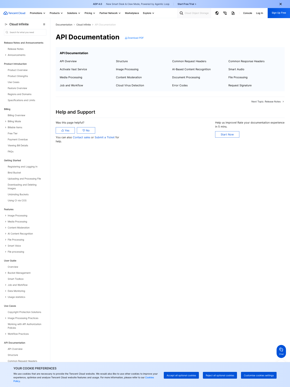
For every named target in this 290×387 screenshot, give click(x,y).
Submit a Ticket (105, 137)
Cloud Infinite (83, 24)
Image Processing (127, 69)
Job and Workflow (71, 85)
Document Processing (186, 77)
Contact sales (82, 137)
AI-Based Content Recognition (191, 69)
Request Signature (240, 85)
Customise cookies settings (259, 375)
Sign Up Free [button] (279, 12)
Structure (122, 61)
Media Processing (71, 77)
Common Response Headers (246, 61)
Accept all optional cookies (181, 375)
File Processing (238, 77)
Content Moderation (129, 77)
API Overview (68, 61)
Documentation (64, 24)
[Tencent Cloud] (14, 13)
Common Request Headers (189, 61)
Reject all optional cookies (220, 375)
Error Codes (180, 85)
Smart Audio (236, 69)
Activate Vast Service (73, 69)
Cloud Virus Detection (130, 85)
